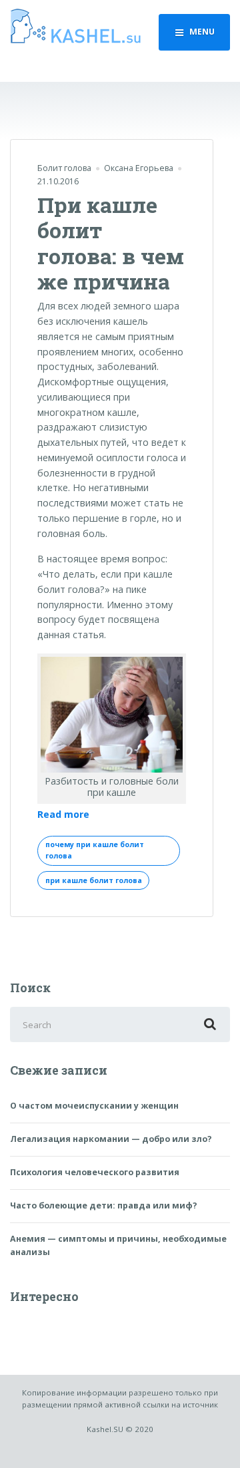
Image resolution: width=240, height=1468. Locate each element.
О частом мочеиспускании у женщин (94, 1105)
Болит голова (64, 168)
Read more (63, 815)
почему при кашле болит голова (94, 850)
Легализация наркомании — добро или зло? (111, 1139)
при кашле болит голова (93, 880)
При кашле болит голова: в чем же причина (110, 242)
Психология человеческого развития (94, 1172)
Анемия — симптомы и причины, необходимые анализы (118, 1245)
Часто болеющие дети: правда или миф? (103, 1205)
